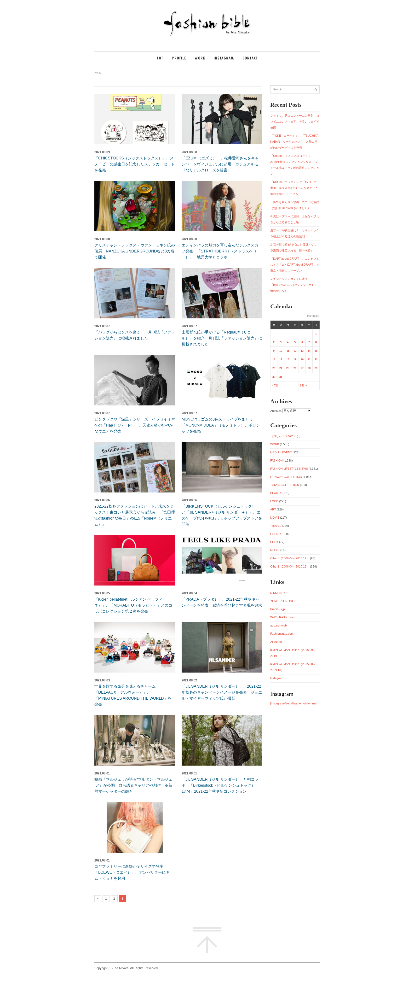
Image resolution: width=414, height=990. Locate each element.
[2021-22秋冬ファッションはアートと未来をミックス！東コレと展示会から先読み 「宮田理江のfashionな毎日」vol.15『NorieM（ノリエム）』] (134, 467)
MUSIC (275, 550)
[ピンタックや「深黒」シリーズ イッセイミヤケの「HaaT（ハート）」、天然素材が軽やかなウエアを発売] (134, 380)
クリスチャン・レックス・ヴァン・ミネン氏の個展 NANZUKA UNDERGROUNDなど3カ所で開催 (134, 251)
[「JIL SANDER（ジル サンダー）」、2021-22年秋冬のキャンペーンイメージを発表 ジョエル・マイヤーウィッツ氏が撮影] (222, 647)
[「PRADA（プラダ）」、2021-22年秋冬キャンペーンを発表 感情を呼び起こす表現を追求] (222, 560)
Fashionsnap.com (281, 633)
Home (97, 72)
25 (287, 368)
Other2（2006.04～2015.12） (289, 566)
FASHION (276, 460)
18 (287, 359)
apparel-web (278, 625)
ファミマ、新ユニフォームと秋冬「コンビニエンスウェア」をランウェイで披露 (294, 121)
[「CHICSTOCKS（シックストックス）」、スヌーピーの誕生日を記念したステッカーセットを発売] (134, 119)
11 (288, 350)
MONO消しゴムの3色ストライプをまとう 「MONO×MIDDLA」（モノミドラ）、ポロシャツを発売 (221, 425)
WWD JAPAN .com (282, 617)
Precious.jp (277, 609)
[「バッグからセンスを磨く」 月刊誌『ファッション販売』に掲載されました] (134, 293)
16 (273, 359)
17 (280, 359)
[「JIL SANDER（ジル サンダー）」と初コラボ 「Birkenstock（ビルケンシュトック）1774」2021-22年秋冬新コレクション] (222, 740)
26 (294, 368)
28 (309, 368)
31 (280, 376)
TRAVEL (275, 525)
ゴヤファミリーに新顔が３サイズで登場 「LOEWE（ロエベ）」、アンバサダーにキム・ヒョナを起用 (132, 872)
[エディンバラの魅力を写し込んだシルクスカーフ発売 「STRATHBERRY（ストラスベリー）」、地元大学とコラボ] (222, 206)
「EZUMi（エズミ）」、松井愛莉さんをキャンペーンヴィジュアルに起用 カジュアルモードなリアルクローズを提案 (222, 164)
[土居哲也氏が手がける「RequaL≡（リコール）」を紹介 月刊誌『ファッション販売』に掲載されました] (222, 293)
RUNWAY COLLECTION (286, 477)
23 (273, 368)
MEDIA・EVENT (281, 452)
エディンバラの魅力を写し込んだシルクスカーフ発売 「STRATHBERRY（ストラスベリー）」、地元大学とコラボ (222, 251)
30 (273, 376)
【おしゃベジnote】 (283, 436)
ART (273, 509)
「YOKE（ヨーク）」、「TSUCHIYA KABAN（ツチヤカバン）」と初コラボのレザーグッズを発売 (294, 141)
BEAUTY (276, 493)
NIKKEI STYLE (279, 593)
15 (316, 350)
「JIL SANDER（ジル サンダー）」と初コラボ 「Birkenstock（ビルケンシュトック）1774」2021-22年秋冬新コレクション (220, 785)
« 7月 (275, 385)
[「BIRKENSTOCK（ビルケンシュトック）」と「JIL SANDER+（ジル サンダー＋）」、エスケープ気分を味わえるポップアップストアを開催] (222, 467)
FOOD (274, 501)
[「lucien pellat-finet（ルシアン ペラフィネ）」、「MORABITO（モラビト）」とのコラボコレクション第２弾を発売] (134, 560)
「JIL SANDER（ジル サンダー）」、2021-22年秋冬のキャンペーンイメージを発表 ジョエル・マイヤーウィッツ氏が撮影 (222, 692)
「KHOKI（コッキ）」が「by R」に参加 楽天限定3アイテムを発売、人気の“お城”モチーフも (294, 188)
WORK (274, 444)
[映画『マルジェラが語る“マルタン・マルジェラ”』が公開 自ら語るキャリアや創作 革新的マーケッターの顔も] (134, 740)
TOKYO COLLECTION (284, 485)
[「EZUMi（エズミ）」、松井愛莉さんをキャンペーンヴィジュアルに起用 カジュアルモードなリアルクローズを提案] (222, 119)
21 (309, 359)
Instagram (276, 678)
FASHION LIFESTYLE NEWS (289, 468)
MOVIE (274, 517)
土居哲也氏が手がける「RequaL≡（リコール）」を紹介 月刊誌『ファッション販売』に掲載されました (222, 338)
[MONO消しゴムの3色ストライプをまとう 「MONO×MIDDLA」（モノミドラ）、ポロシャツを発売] (222, 380)
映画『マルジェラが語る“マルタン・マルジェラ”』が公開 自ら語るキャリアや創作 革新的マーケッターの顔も (133, 785)
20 (302, 359)
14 (309, 350)
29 (316, 368)
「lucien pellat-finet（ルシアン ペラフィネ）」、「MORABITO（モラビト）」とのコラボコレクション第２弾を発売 (133, 605)
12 (294, 350)
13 (302, 350)
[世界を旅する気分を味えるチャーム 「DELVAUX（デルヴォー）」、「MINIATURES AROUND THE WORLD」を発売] (134, 647)
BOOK (274, 542)
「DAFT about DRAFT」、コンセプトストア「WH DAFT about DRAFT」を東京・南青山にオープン (294, 264)
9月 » (303, 385)
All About (276, 642)
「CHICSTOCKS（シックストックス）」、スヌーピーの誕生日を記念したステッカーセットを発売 (134, 164)
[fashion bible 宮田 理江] (207, 36)
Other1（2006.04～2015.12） (289, 558)
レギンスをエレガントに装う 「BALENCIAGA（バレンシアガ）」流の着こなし (293, 285)
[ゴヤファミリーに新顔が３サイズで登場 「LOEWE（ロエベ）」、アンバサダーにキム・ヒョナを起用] (134, 827)
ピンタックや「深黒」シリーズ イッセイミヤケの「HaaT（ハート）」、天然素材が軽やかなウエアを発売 (134, 425)
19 (294, 359)
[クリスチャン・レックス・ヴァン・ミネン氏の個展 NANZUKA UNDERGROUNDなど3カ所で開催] (134, 206)
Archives (276, 411)
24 (280, 368)
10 (280, 350)
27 (302, 368)
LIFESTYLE (277, 534)
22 (316, 359)
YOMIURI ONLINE (282, 601)
